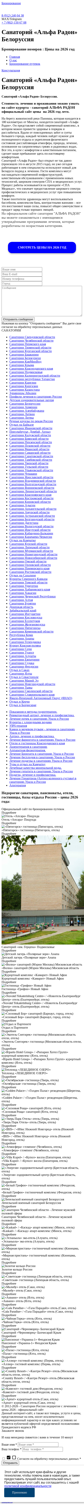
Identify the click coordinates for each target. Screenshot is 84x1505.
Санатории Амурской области (29, 512)
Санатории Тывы (20, 687)
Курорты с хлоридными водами (30, 722)
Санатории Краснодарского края (31, 368)
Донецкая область (21, 607)
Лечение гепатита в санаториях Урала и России (41, 771)
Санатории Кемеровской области (31, 631)
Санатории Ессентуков (24, 621)
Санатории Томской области (28, 582)
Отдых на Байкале (21, 424)
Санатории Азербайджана (26, 410)
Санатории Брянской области (29, 438)
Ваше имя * (9, 1444)
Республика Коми (21, 635)
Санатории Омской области (27, 561)
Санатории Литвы (21, 417)
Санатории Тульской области (28, 466)
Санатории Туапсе (21, 652)
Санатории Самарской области (30, 452)
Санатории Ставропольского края (32, 694)
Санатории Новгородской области (32, 684)
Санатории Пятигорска (24, 628)
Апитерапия (17, 785)
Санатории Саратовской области (31, 456)
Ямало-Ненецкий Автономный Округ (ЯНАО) (40, 698)
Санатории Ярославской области (31, 477)
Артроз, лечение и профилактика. (32, 736)
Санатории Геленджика (25, 642)
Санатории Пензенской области (30, 442)
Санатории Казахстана (24, 389)
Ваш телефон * (11, 1449)
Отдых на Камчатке (22, 540)
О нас (13, 60)
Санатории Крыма (21, 365)
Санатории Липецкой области (29, 547)
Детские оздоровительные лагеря (31, 400)
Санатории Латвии (22, 414)
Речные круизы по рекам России (31, 421)
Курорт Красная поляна (25, 645)
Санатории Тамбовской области (30, 459)
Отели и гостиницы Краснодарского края (37, 743)
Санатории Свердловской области (32, 337)
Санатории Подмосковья (25, 372)
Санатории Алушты (22, 656)
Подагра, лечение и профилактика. (32, 774)
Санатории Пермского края (27, 344)
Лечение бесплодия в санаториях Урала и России (42, 757)
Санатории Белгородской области (32, 519)
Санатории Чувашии (23, 473)
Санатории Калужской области (30, 435)
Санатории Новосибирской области (33, 558)
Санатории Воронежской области (31, 487)
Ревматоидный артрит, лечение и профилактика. (41, 715)
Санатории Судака (21, 663)
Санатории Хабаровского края (29, 589)
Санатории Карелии (22, 382)
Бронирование (11, 3)
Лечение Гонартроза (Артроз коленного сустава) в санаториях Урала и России (42, 780)
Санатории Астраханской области (32, 515)
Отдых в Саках (19, 670)
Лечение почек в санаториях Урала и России (39, 718)
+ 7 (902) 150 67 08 (14, 22)
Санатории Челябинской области (31, 340)
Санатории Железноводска (27, 624)
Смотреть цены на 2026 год (42, 247)
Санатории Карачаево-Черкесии (30, 536)
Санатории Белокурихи (25, 358)
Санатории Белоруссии (24, 403)
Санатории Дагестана (23, 522)
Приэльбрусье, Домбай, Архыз (29, 431)
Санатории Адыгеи (22, 505)
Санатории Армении (23, 407)
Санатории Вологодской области (31, 526)
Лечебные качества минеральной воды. (35, 767)
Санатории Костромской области (31, 498)
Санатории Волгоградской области (32, 484)
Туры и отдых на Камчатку (27, 764)
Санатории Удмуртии (23, 586)
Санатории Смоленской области (31, 691)
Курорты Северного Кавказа (28, 579)
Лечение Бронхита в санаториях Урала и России (41, 753)
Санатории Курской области (28, 543)
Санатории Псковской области (29, 445)
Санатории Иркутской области (30, 529)
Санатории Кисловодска (25, 617)
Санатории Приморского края (29, 568)
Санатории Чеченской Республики (32, 596)
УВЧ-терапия (18, 725)
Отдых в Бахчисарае (22, 705)
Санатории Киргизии (23, 386)
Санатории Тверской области (28, 463)
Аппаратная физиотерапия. (27, 750)
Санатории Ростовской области (30, 572)
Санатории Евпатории (24, 659)
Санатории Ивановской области (30, 428)
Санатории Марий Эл (23, 680)
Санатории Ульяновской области (31, 470)
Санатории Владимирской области (32, 480)
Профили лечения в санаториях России (35, 396)
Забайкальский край (22, 610)
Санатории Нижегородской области (33, 554)
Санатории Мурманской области (31, 550)
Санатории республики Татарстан (32, 379)
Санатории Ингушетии (24, 614)
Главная (14, 56)
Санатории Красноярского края (30, 494)
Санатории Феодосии (23, 666)
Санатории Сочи (20, 649)
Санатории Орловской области (30, 565)
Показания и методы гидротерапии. (33, 711)
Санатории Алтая (21, 600)
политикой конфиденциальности (27, 1486)
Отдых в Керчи (19, 701)
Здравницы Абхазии (22, 393)
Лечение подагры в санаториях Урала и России (40, 760)
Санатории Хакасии (22, 593)
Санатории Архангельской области (32, 508)
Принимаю (19, 1492)
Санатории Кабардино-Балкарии (31, 533)
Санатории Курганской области (30, 351)
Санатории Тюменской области (30, 347)
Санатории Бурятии (22, 603)
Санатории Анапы (21, 638)
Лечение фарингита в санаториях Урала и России (42, 739)
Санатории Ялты (20, 673)
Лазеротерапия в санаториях (28, 746)
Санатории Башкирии (24, 354)
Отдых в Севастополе (23, 677)
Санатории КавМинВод (25, 361)
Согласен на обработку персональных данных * (43, 1458)
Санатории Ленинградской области (33, 491)
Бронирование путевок (24, 63)
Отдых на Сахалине (22, 575)
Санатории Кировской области (30, 501)
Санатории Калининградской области (34, 375)
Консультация (11, 70)
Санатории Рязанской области (29, 449)
